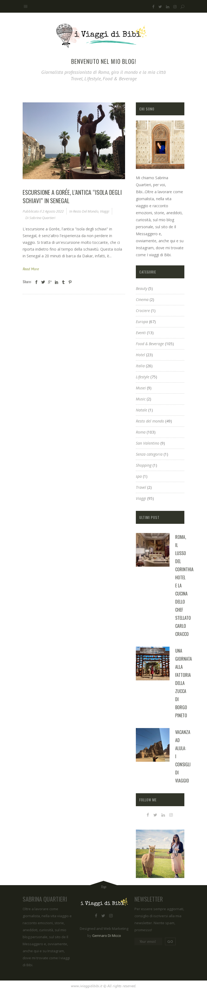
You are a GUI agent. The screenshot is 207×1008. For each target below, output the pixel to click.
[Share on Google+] (50, 282)
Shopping (143, 465)
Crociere (143, 310)
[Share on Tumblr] (63, 282)
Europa (142, 321)
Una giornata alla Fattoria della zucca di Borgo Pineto (183, 683)
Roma (141, 432)
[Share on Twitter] (43, 282)
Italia (140, 365)
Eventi (141, 332)
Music (141, 398)
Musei (141, 387)
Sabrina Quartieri (42, 217)
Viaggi (104, 211)
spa (139, 476)
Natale (141, 410)
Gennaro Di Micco (106, 935)
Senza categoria (149, 454)
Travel (141, 487)
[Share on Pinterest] (70, 282)
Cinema (142, 299)
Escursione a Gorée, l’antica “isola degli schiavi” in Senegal (72, 196)
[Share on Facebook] (36, 282)
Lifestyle (142, 376)
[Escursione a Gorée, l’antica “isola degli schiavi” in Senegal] (74, 140)
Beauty (141, 288)
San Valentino (147, 443)
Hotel (140, 354)
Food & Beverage (150, 343)
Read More (31, 268)
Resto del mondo (85, 211)
